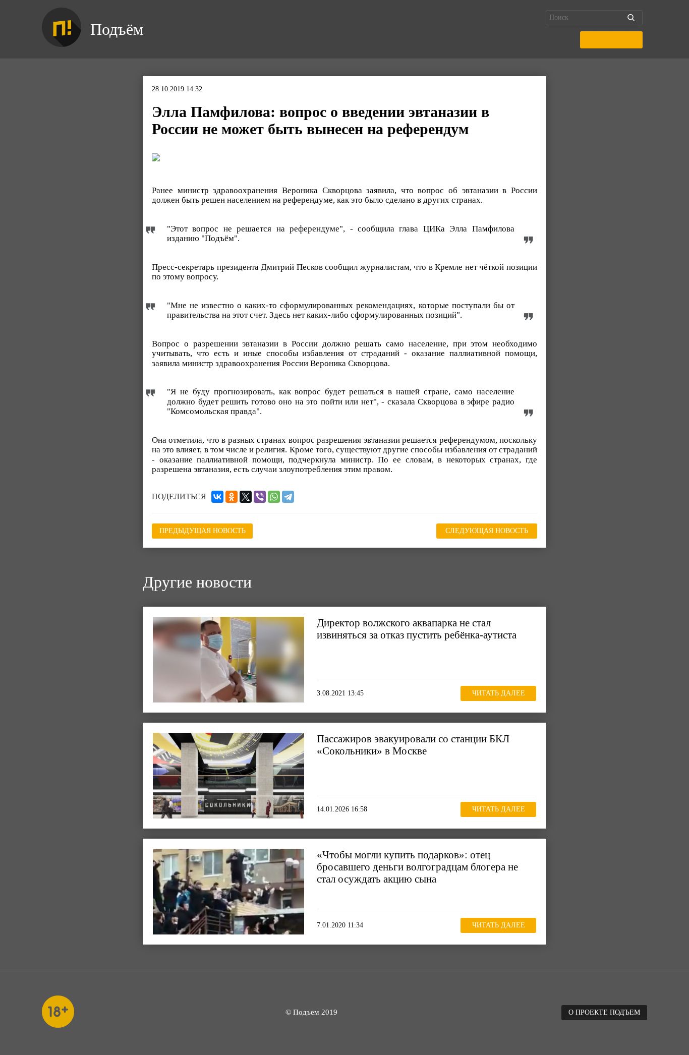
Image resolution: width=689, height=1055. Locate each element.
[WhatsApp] (274, 497)
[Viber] (260, 497)
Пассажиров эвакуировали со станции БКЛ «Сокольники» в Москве (413, 745)
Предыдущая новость (202, 531)
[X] (246, 497)
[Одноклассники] (231, 497)
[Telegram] (288, 497)
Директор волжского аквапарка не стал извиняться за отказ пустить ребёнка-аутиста (416, 629)
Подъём (116, 29)
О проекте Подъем (604, 1012)
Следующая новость (486, 531)
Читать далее (498, 693)
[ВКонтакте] (217, 497)
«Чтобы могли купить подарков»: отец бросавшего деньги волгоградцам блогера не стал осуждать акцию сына (417, 867)
